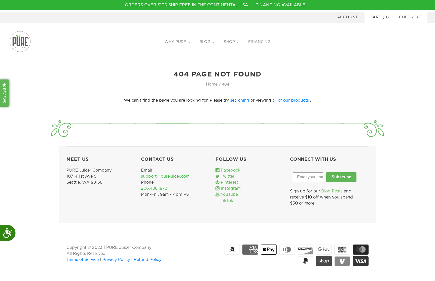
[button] (4, 93)
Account (347, 17)
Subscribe (341, 177)
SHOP (229, 42)
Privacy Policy (116, 260)
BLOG (204, 42)
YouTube (229, 194)
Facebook (230, 170)
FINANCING (259, 42)
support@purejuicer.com (165, 176)
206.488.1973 (154, 188)
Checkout (410, 17)
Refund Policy (147, 260)
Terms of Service (83, 260)
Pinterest (229, 182)
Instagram (230, 188)
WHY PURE (175, 42)
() (379, 17)
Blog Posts (332, 191)
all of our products (290, 100)
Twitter (227, 176)
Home (212, 84)
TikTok (226, 201)
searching (239, 100)
